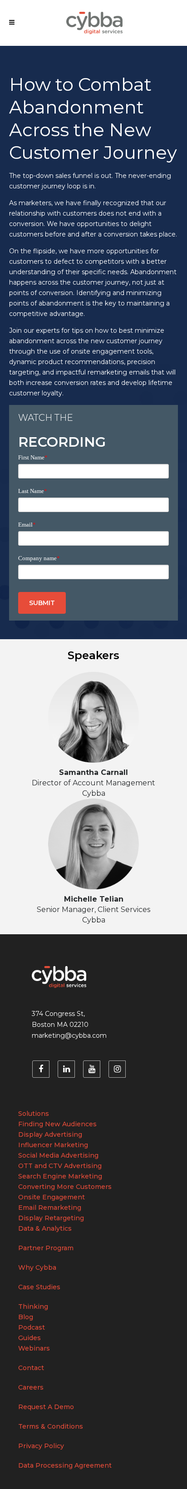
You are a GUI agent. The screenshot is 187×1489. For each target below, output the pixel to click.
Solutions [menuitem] (33, 1113)
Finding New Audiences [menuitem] (57, 1124)
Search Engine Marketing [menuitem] (60, 1176)
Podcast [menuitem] (31, 1327)
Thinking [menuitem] (33, 1306)
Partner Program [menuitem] (46, 1248)
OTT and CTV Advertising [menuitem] (60, 1166)
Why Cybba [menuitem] (37, 1267)
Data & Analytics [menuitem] (45, 1228)
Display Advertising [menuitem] (50, 1134)
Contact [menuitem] (31, 1368)
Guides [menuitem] (29, 1338)
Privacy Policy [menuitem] (41, 1446)
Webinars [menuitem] (34, 1348)
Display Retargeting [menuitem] (51, 1218)
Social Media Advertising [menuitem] (58, 1155)
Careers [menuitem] (31, 1387)
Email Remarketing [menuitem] (49, 1207)
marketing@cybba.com (69, 1035)
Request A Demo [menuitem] (46, 1407)
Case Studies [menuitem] (39, 1287)
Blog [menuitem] (25, 1317)
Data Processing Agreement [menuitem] (65, 1465)
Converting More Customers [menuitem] (65, 1187)
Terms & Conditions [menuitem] (50, 1426)
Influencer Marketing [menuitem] (53, 1145)
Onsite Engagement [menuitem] (51, 1197)
